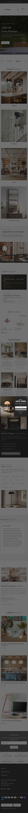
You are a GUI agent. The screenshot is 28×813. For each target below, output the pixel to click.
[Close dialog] (26, 397)
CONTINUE (21, 409)
